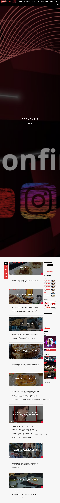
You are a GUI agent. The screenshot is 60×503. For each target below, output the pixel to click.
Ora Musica (45, 292)
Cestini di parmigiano (25, 283)
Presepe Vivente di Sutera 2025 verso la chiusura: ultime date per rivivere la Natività (49, 381)
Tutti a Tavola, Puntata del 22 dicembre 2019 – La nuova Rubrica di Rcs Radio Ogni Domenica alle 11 (25, 428)
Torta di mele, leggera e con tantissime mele (26, 366)
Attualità (51, 1)
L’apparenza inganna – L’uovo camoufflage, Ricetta (26, 494)
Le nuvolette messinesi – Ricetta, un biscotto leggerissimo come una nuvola (26, 465)
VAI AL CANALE (50, 324)
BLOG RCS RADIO (11, 458)
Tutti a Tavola (14, 332)
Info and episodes (49, 286)
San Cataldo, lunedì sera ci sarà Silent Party (49, 373)
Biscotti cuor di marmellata (25, 338)
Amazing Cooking (11, 288)
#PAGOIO (45, 307)
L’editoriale (42, 1)
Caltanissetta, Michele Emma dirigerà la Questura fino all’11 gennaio (49, 390)
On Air (58, 4)
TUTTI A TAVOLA (20, 332)
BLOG (24, 1)
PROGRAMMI (20, 1)
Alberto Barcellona (11, 399)
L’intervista (37, 1)
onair (47, 1)
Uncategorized (25, 332)
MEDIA (32, 1)
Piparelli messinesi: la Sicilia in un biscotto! (25, 310)
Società (56, 1)
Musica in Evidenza (47, 371)
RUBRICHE (28, 1)
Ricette (10, 332)
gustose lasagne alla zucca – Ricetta (26, 393)
